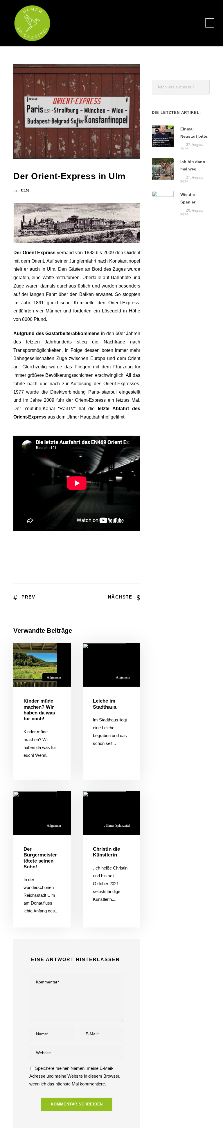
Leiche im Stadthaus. (105, 704)
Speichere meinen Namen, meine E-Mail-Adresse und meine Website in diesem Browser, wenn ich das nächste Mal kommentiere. (74, 1076)
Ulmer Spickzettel (118, 825)
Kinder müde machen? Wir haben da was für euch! (39, 709)
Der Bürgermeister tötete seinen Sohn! (40, 858)
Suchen (202, 87)
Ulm (25, 190)
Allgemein (54, 677)
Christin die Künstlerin (106, 852)
